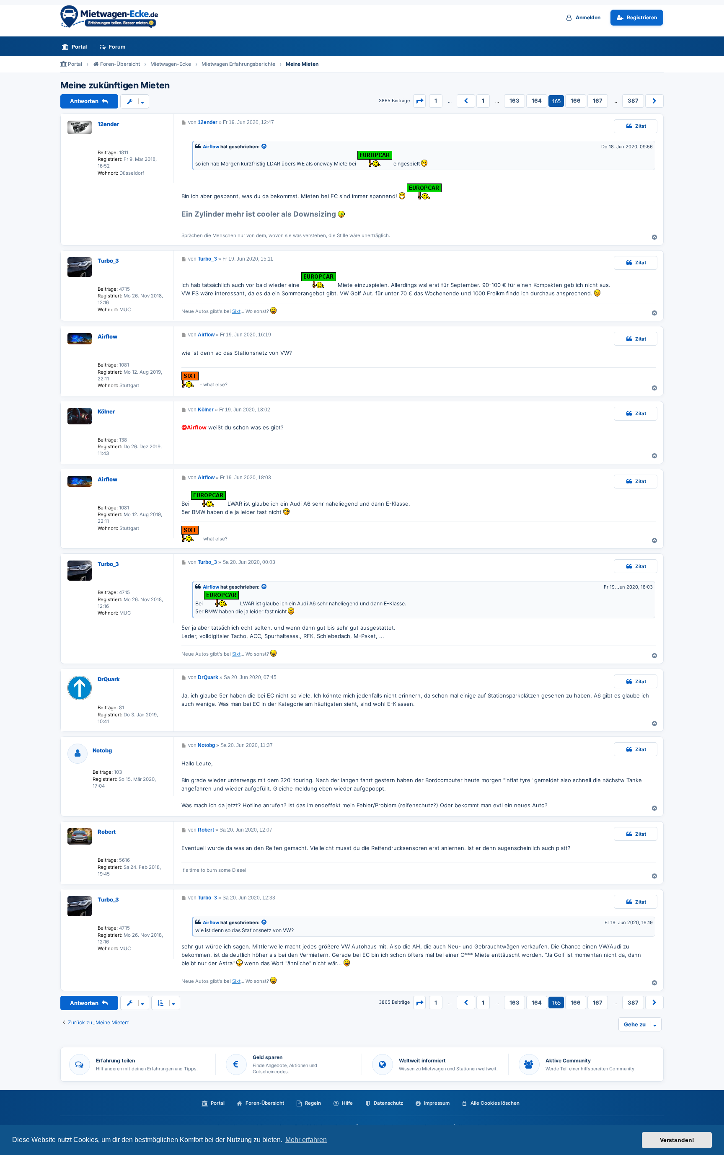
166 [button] (576, 100)
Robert (107, 831)
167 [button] (597, 100)
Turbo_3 (108, 260)
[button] (419, 101)
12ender (108, 124)
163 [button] (514, 100)
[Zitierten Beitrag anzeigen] (264, 146)
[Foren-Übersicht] (112, 16)
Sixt (236, 311)
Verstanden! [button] (677, 1140)
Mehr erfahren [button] (306, 1139)
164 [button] (537, 100)
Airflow (211, 147)
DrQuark (109, 679)
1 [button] (435, 100)
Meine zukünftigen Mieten (115, 85)
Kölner (106, 411)
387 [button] (633, 100)
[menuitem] (76, 47)
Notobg (102, 750)
